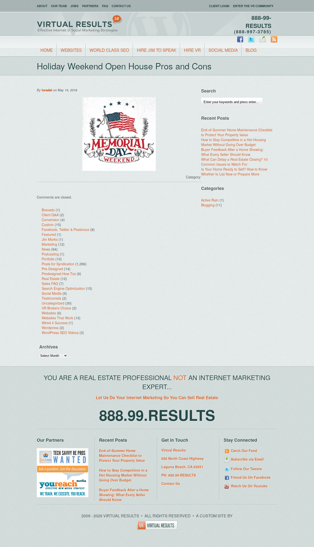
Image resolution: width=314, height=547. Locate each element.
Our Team (59, 6)
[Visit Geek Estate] (62, 471)
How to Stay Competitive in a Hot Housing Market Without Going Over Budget (233, 142)
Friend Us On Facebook (250, 477)
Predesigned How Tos (59, 273)
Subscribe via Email (247, 459)
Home (46, 50)
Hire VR (192, 50)
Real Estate (51, 278)
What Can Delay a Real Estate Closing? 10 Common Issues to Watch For (234, 162)
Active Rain (210, 200)
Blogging (208, 204)
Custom (48, 224)
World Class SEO (109, 50)
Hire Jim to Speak (156, 50)
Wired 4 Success (55, 322)
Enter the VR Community (253, 6)
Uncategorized (53, 303)
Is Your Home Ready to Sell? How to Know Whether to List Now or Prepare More (234, 171)
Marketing (49, 244)
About (42, 6)
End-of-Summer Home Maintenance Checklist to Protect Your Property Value (236, 132)
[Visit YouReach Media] (62, 495)
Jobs (74, 6)
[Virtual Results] (157, 528)
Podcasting (50, 254)
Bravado (48, 209)
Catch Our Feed (243, 450)
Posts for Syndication (58, 263)
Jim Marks (50, 239)
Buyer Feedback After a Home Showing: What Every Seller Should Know (232, 152)
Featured (49, 234)
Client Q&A (50, 214)
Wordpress (50, 327)
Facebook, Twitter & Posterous (65, 229)
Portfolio (48, 258)
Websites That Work (57, 317)
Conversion (50, 219)
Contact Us (121, 6)
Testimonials (51, 298)
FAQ (105, 6)
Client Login (219, 6)
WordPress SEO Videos (60, 332)
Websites (71, 50)
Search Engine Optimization (63, 288)
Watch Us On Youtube (249, 485)
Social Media (223, 50)
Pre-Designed (52, 268)
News (46, 249)
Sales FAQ (50, 283)
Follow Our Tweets (246, 468)
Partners (90, 6)
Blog (251, 50)
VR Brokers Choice (56, 308)
